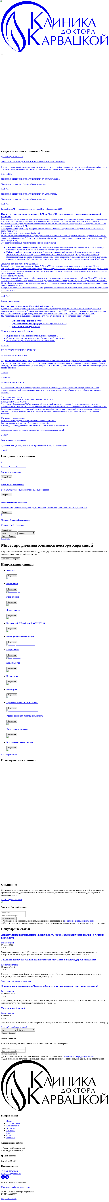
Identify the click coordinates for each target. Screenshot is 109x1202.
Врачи (9, 1121)
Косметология (12, 1126)
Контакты (10, 1130)
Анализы (10, 1128)
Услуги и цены (13, 1123)
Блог (8, 1133)
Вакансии (10, 1138)
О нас (9, 1135)
